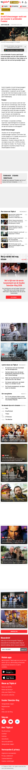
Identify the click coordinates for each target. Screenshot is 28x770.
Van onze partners (7, 742)
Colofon (4, 736)
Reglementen (6, 707)
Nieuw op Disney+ (7, 690)
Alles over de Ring (7, 712)
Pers (3, 709)
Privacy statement (7, 756)
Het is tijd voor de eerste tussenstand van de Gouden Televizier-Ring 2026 (14, 283)
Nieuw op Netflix (7, 687)
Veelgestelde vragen (8, 704)
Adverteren (5, 739)
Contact (4, 734)
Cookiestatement (7, 759)
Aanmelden (23, 649)
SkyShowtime (6, 731)
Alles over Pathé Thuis (8, 692)
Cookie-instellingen (8, 761)
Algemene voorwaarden (9, 753)
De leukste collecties (8, 695)
